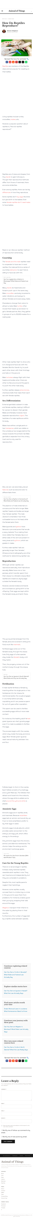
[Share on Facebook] (7, 62)
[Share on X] (20, 62)
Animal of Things (17, 11)
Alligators (5, 908)
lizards (8, 177)
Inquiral (21, 1155)
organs (21, 415)
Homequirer (14, 1155)
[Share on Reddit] (13, 62)
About (2, 1188)
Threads (3, 1207)
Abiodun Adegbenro (12, 30)
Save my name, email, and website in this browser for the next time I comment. (16, 1126)
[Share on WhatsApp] (26, 62)
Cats (2, 1175)
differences (6, 192)
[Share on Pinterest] (16, 62)
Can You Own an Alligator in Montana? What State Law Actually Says (16, 1029)
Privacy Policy (4, 1196)
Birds (2, 1173)
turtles (19, 306)
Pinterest (3, 1206)
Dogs (2, 1177)
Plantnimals (27, 1155)
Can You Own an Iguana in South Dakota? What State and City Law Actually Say (16, 677)
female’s (17, 657)
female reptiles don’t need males (18, 202)
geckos (18, 527)
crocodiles (10, 293)
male (28, 719)
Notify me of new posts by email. (15, 1137)
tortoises (9, 377)
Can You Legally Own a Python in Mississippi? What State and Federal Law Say (16, 281)
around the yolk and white (15, 801)
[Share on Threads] (23, 62)
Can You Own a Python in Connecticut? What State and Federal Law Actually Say (16, 500)
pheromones (24, 390)
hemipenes (10, 428)
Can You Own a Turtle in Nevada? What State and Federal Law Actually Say (15, 974)
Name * (3, 1103)
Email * (3, 1110)
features (5, 490)
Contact (3, 1190)
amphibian (23, 815)
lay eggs (20, 197)
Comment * (4, 1089)
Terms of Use (4, 1198)
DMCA (2, 1192)
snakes (13, 119)
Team (2, 1194)
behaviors (13, 270)
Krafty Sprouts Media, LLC (25, 1215)
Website (3, 1118)
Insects (3, 1179)
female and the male (13, 262)
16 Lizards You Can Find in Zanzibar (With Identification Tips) (16, 856)
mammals (17, 644)
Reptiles (4, 18)
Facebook (3, 1204)
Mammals (3, 1181)
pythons (17, 540)
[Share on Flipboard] (10, 62)
